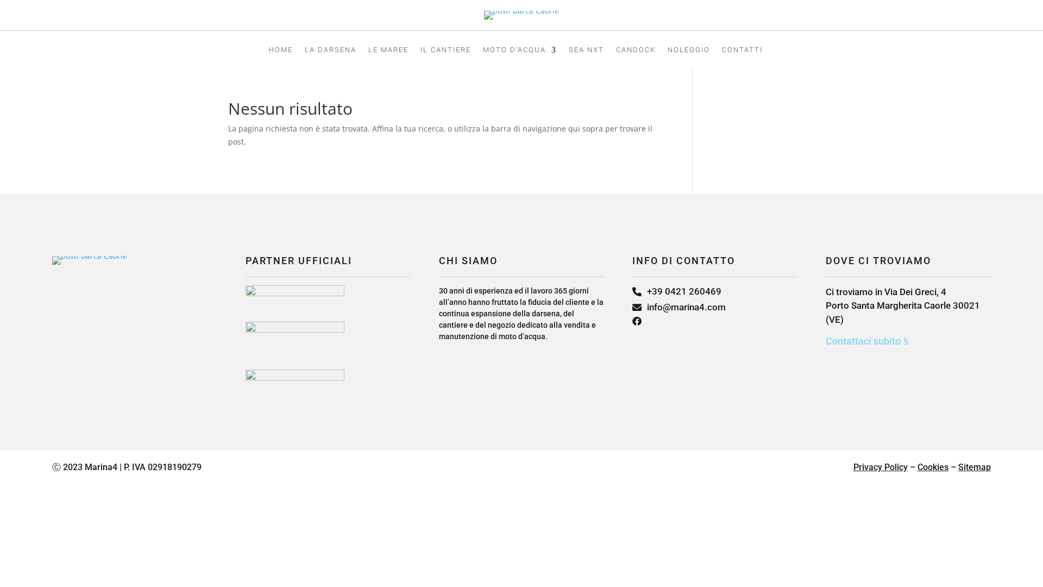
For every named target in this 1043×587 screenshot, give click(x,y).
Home (281, 50)
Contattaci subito (863, 341)
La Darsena (330, 50)
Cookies (933, 467)
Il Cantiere (445, 50)
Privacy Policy (880, 467)
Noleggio (689, 50)
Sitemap (974, 467)
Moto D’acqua (514, 50)
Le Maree (388, 50)
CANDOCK (636, 50)
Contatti (742, 50)
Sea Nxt (586, 50)
